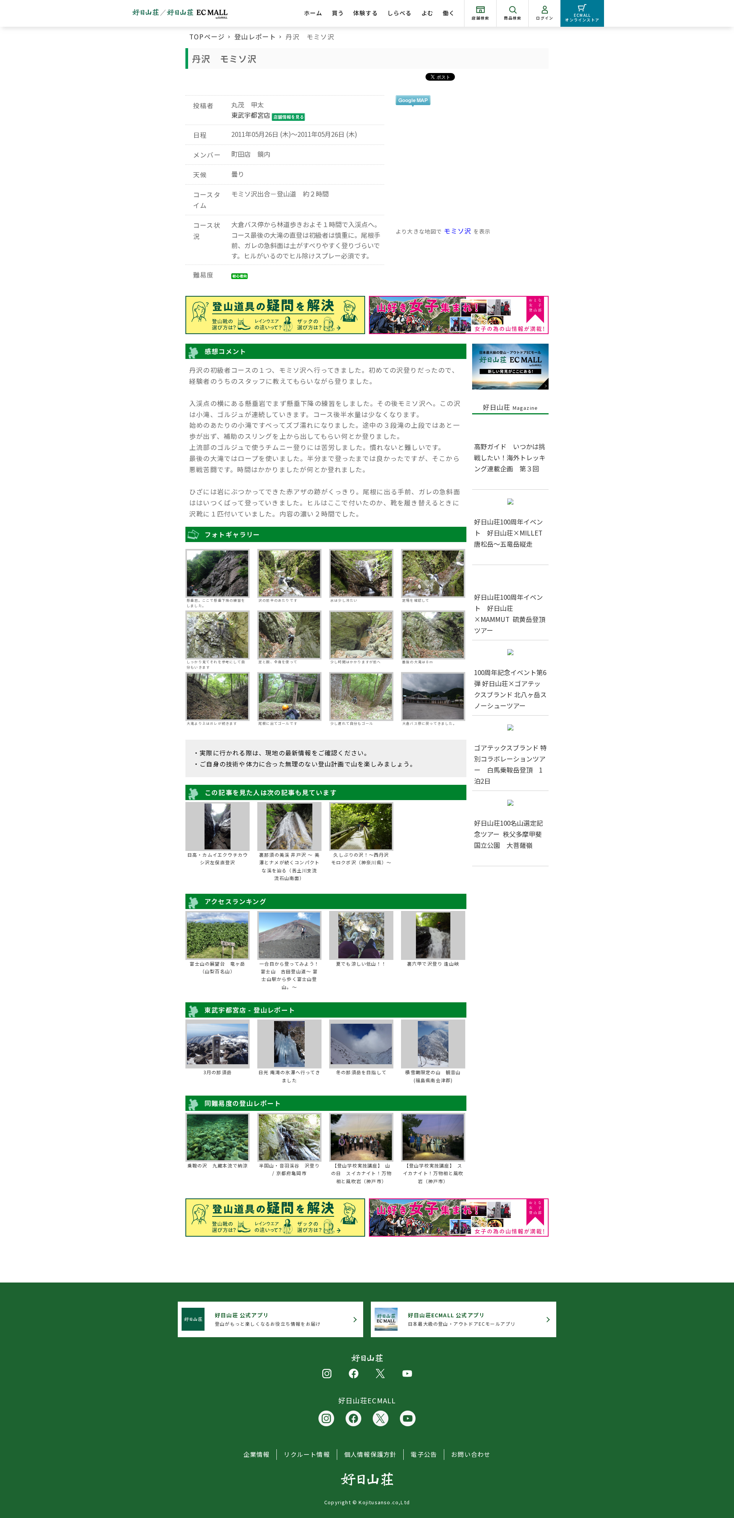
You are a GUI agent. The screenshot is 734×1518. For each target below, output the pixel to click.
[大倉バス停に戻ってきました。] (433, 696)
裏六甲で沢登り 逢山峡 (433, 963)
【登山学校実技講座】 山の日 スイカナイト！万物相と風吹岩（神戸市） (361, 1173)
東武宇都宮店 (250, 115)
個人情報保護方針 (370, 1454)
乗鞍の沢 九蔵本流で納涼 (217, 1165)
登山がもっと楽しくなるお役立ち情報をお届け (268, 1319)
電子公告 (424, 1454)
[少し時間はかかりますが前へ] (361, 634)
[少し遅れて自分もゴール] (361, 696)
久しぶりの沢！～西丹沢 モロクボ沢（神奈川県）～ (361, 858)
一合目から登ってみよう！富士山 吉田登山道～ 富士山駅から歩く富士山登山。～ (289, 975)
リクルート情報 (307, 1454)
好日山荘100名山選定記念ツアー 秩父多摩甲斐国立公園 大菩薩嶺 (508, 834)
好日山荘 (510, 407)
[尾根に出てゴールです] (289, 696)
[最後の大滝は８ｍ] (433, 634)
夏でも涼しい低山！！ (361, 963)
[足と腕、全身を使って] (289, 634)
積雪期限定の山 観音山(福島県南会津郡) (433, 1076)
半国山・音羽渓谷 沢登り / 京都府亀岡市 (289, 1169)
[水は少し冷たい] (361, 573)
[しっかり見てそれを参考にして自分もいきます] (217, 634)
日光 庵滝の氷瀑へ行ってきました (289, 1076)
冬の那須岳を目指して (361, 1072)
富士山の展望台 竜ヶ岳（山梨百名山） (217, 967)
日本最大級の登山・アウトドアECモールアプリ (461, 1319)
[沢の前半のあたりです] (289, 573)
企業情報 (257, 1454)
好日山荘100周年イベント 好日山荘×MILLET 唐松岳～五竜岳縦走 (511, 533)
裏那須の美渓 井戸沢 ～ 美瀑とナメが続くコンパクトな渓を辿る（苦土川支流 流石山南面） (289, 866)
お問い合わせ (470, 1454)
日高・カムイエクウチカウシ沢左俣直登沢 (217, 858)
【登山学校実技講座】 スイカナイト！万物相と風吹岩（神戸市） (433, 1173)
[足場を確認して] (433, 573)
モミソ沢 (458, 230)
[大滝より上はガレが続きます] (217, 696)
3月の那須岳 (217, 1072)
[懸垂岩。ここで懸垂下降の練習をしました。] (217, 573)
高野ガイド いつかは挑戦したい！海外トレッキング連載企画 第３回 (510, 457)
